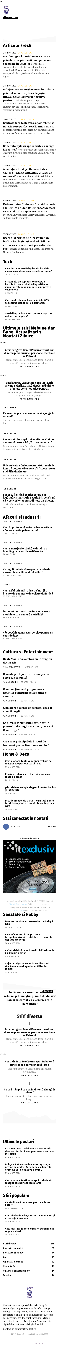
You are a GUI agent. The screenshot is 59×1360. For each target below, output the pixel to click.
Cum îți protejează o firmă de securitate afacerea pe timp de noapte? (27, 529)
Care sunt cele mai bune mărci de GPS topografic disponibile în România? (27, 301)
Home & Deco (9, 119)
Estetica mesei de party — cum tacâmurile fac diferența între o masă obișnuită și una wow (29, 803)
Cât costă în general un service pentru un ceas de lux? (28, 634)
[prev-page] (1, 641)
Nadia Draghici (10, 682)
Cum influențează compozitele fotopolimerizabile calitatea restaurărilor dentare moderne (29, 937)
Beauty (7, 585)
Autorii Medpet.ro (29, 366)
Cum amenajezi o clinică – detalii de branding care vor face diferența (25, 550)
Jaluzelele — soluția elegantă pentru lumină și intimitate (30, 789)
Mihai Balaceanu (11, 667)
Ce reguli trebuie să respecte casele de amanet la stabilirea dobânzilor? (26, 571)
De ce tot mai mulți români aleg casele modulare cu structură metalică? (26, 613)
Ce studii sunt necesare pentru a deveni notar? (28, 1203)
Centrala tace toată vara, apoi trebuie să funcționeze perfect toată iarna (28, 762)
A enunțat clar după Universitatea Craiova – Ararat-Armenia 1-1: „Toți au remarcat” (27, 173)
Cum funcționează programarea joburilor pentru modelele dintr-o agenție (25, 693)
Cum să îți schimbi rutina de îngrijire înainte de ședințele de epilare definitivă (28, 592)
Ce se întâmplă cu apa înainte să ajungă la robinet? (28, 415)
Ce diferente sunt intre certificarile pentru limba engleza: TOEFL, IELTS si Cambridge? (28, 726)
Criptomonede (17, 910)
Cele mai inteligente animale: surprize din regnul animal (29, 1230)
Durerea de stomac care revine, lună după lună (29, 922)
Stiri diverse (9, 53)
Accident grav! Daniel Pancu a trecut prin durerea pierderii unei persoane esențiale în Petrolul (27, 60)
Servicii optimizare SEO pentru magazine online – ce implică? (28, 315)
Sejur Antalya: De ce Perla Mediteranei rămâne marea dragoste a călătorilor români (27, 966)
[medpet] (6, 10)
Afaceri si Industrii (13, 522)
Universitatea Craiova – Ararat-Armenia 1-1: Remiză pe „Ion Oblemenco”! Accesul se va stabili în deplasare (29, 208)
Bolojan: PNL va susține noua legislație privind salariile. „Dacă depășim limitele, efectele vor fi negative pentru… (29, 386)
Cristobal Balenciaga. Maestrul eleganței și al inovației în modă (30, 1217)
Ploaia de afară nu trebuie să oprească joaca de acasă (27, 775)
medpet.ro (38, 1343)
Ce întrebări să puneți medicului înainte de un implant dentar (29, 952)
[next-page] (4, 641)
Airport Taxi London (18, 904)
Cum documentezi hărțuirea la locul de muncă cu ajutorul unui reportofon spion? (28, 270)
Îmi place (52, 827)
